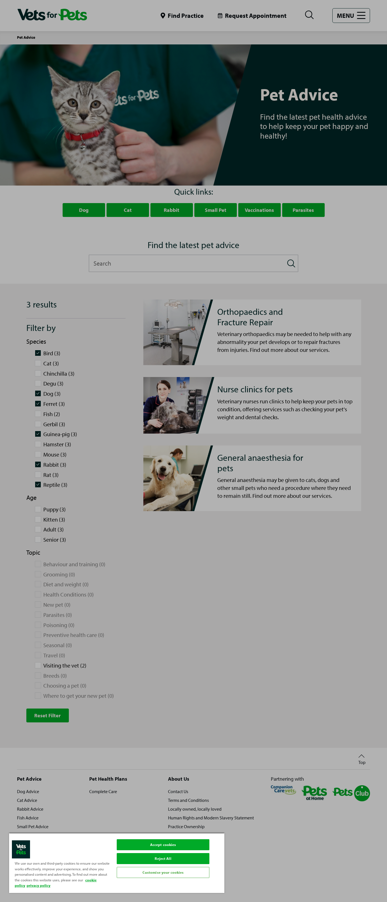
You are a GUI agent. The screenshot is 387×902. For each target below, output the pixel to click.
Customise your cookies (163, 872)
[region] (116, 863)
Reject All (163, 858)
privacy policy (38, 885)
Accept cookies (163, 844)
